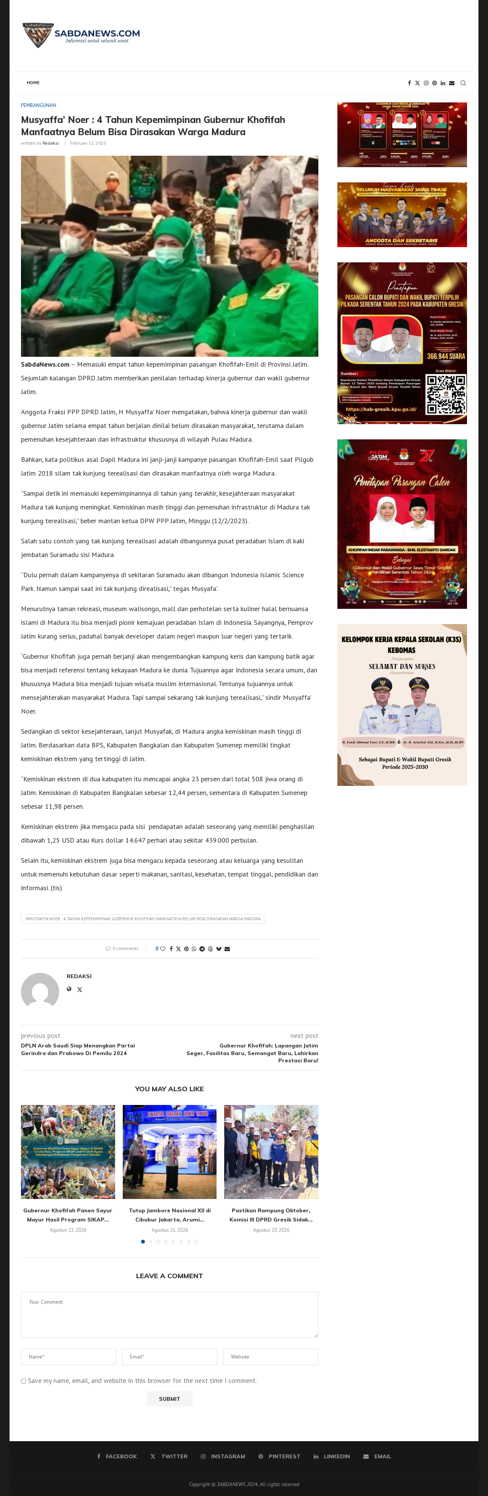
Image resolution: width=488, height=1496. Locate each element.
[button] (31, 1173)
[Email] (451, 83)
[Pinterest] (434, 83)
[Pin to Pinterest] (186, 948)
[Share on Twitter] (178, 948)
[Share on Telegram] (202, 948)
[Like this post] (162, 948)
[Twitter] (417, 83)
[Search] (463, 83)
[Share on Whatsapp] (194, 948)
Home (33, 82)
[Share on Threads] (210, 948)
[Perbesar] (457, 112)
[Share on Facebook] (171, 948)
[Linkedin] (443, 83)
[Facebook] (409, 83)
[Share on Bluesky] (219, 948)
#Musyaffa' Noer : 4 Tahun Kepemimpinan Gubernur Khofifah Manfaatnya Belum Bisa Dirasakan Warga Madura (143, 918)
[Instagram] (426, 83)
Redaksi (51, 143)
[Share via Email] (227, 948)
